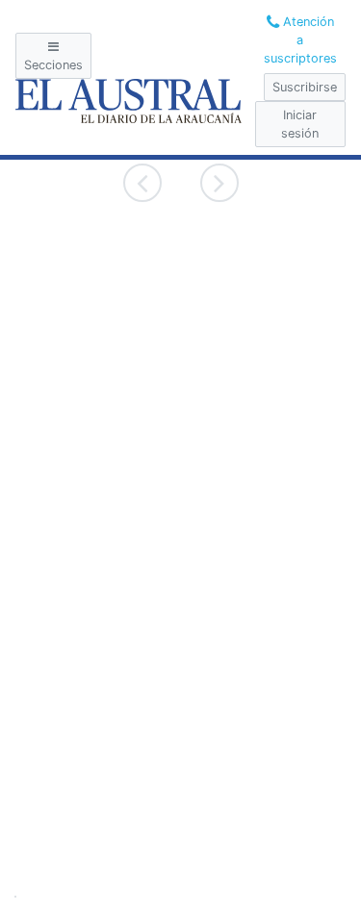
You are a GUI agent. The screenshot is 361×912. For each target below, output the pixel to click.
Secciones (53, 65)
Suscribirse (304, 87)
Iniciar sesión (300, 124)
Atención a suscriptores (300, 39)
